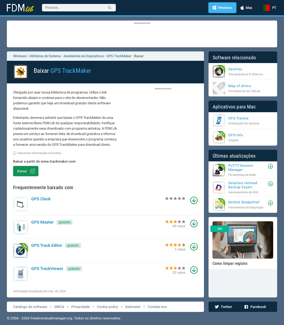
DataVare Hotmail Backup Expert (242, 185)
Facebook (258, 307)
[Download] (270, 166)
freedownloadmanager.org (51, 318)
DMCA (59, 307)
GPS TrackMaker (119, 56)
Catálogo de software (30, 307)
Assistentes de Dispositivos (84, 56)
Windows (20, 56)
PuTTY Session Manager (240, 167)
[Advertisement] (142, 34)
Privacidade (80, 307)
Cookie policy (107, 307)
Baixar (22, 171)
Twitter (226, 307)
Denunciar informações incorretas (39, 153)
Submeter (133, 307)
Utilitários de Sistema (45, 56)
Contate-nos (157, 307)
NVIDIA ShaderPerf (244, 202)
